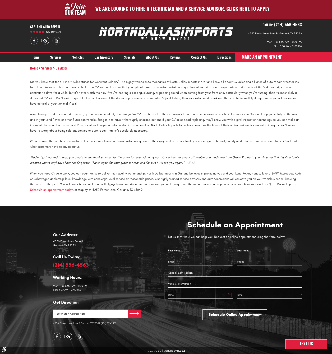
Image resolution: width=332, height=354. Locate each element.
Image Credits (153, 351)
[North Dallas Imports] (166, 31)
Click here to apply (248, 9)
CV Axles (61, 68)
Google (45, 40)
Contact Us (199, 57)
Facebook (34, 40)
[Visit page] (134, 314)
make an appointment (262, 57)
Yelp (56, 40)
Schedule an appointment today (51, 190)
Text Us (306, 344)
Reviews (175, 57)
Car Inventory (103, 57)
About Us (152, 57)
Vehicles (78, 57)
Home (35, 57)
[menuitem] (35, 57)
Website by (174, 351)
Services (55, 57)
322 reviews (53, 31)
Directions (224, 57)
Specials (129, 57)
